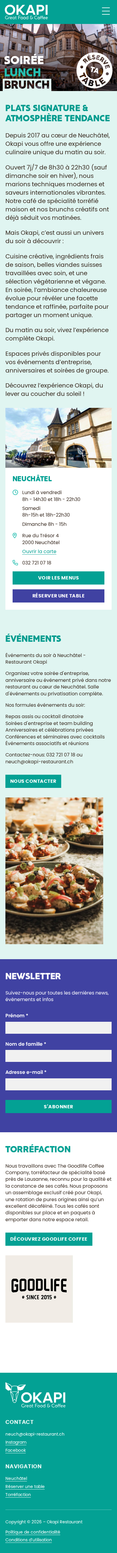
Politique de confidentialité (32, 1532)
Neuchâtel (16, 1479)
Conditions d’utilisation (28, 1540)
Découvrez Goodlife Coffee (49, 1239)
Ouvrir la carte (39, 551)
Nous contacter (33, 781)
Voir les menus (58, 578)
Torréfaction (18, 1495)
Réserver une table (58, 596)
